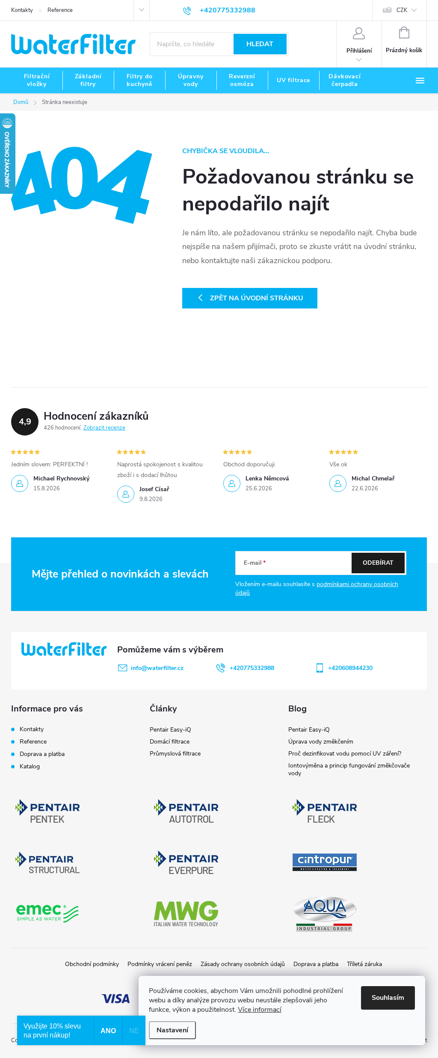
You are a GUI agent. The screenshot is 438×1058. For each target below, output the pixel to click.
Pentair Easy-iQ (170, 730)
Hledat (259, 44)
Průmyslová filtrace (175, 754)
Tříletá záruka (364, 964)
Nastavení (172, 1030)
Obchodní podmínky (92, 964)
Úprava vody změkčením (320, 742)
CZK (402, 10)
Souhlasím (388, 997)
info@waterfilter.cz (157, 668)
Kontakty (22, 10)
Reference (60, 10)
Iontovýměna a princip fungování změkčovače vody (349, 769)
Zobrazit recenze (104, 428)
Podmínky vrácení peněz (159, 964)
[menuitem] (36, 80)
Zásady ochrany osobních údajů (243, 964)
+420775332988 (252, 668)
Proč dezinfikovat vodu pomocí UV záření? (344, 754)
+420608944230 (350, 668)
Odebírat (378, 563)
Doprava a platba (42, 754)
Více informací (259, 1009)
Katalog (30, 766)
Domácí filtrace (169, 742)
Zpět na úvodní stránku (256, 298)
